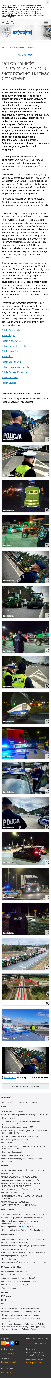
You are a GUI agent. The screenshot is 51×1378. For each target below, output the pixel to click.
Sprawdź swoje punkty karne (35, 1214)
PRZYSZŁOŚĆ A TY (10, 1174)
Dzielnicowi (43, 1115)
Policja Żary (7, 356)
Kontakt (29, 1249)
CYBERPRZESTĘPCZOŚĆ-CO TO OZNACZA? (21, 1189)
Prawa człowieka (9, 1118)
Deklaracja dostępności (12, 1152)
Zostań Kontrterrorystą (11, 1259)
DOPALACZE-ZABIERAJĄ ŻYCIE (16, 1193)
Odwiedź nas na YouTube (7, 1343)
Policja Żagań (8, 335)
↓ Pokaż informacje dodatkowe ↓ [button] (26, 1086)
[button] (46, 22)
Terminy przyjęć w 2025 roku (14, 1252)
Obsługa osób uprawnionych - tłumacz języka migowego (21, 1319)
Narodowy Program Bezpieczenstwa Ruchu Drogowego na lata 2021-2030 (20, 1222)
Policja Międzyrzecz (11, 341)
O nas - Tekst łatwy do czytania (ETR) (17, 1155)
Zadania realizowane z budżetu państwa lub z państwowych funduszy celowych (21, 1122)
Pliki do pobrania (37, 1230)
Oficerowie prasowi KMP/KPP (32, 1308)
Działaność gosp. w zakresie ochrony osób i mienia (23, 1281)
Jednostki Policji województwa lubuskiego (19, 1115)
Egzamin (25, 1271)
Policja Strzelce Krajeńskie (14, 372)
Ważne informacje (9, 1288)
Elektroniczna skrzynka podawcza (25, 1315)
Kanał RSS (3, 1343)
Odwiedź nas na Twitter (17, 1343)
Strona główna (7, 47)
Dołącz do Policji (8, 1234)
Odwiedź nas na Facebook (12, 1343)
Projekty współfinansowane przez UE (17, 1127)
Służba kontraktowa (37, 1252)
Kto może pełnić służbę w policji (15, 1242)
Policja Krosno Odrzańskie (14, 346)
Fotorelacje (34, 1102)
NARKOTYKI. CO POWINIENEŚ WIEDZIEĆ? (20, 1180)
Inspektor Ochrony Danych (13, 1312)
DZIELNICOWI (6, 1296)
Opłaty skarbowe (9, 1285)
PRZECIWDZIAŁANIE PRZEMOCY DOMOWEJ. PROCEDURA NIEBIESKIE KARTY (22, 1185)
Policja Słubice (9, 383)
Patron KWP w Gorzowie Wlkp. (15, 1143)
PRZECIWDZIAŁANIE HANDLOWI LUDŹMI (20, 1177)
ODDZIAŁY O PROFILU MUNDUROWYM (19, 1205)
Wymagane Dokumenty (35, 1246)
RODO (3, 1300)
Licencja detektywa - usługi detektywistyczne (20, 1275)
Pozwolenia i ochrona (11, 1266)
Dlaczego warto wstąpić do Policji (32, 1239)
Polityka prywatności (33, 1362)
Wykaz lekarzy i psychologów (24, 1278)
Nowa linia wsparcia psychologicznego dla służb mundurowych (22, 1160)
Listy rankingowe (39, 1262)
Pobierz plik (10, 1077)
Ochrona (6, 1278)
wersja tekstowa (6, 1372)
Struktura (19, 1111)
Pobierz (4, 1292)
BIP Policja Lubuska (40, 1343)
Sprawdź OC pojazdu (11, 1218)
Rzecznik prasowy (9, 1308)
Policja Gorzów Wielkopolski (15, 367)
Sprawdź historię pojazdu (32, 1218)
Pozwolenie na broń (10, 1271)
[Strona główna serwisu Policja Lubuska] (3, 22)
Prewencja (5, 1165)
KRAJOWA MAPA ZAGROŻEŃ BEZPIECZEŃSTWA (23, 1170)
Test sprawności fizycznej (12, 1249)
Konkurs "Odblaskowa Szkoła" (14, 1230)
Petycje (5, 1315)
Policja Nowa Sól (10, 351)
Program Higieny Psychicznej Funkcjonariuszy (21, 1136)
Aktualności (20, 47)
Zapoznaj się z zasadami (34, 1358)
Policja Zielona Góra (11, 362)
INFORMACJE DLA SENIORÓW (15, 1202)
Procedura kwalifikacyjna (12, 1246)
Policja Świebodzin (11, 330)
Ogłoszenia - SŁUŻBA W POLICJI (16, 1262)
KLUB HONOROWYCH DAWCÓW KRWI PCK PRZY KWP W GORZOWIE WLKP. (23, 1147)
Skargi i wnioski (33, 1312)
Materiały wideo (20, 1102)
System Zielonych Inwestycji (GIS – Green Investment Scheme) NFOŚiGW (24, 1131)
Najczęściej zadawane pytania (14, 1256)
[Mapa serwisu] (7, 22)
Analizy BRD (28, 1227)
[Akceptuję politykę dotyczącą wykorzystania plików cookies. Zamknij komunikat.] (47, 2)
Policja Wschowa (10, 377)
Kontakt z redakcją (7, 1353)
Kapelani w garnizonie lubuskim (15, 1139)
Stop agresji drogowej (11, 1214)
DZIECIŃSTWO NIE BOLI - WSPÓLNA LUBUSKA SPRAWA (22, 1197)
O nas (3, 1106)
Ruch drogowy (7, 1209)
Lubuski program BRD (11, 1227)
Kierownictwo (7, 1111)
